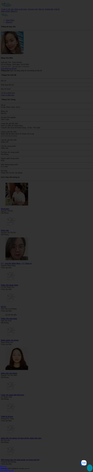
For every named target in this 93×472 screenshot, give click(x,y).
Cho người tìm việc (7, 470)
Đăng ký (3, 466)
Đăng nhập (4, 468)
